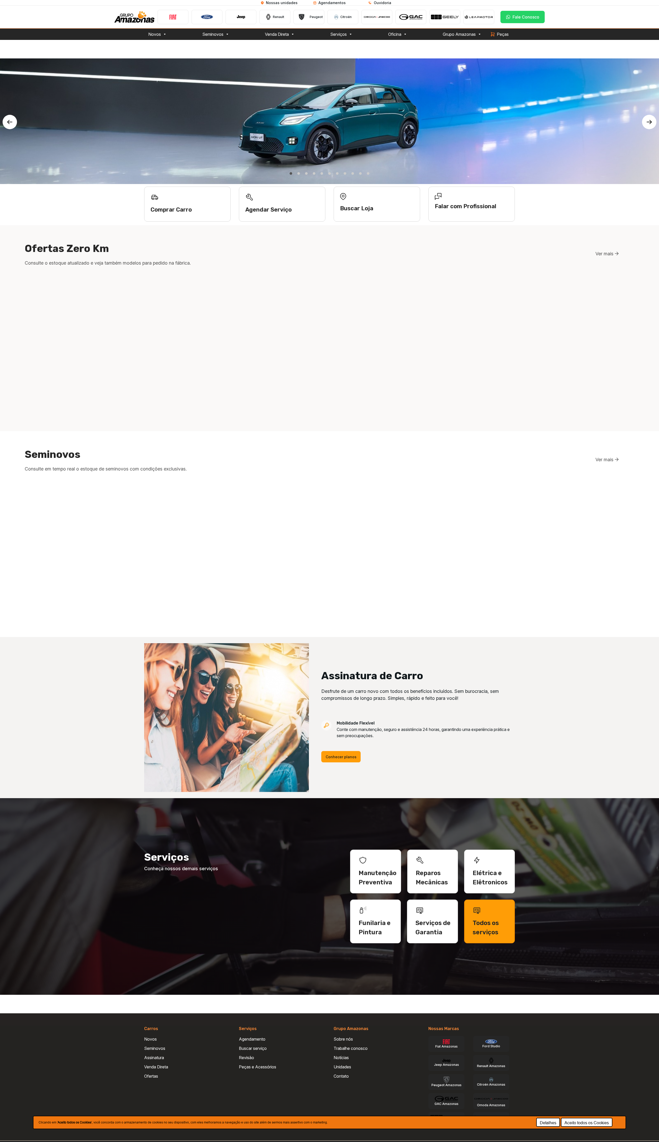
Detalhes (548, 1122)
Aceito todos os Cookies (587, 1122)
